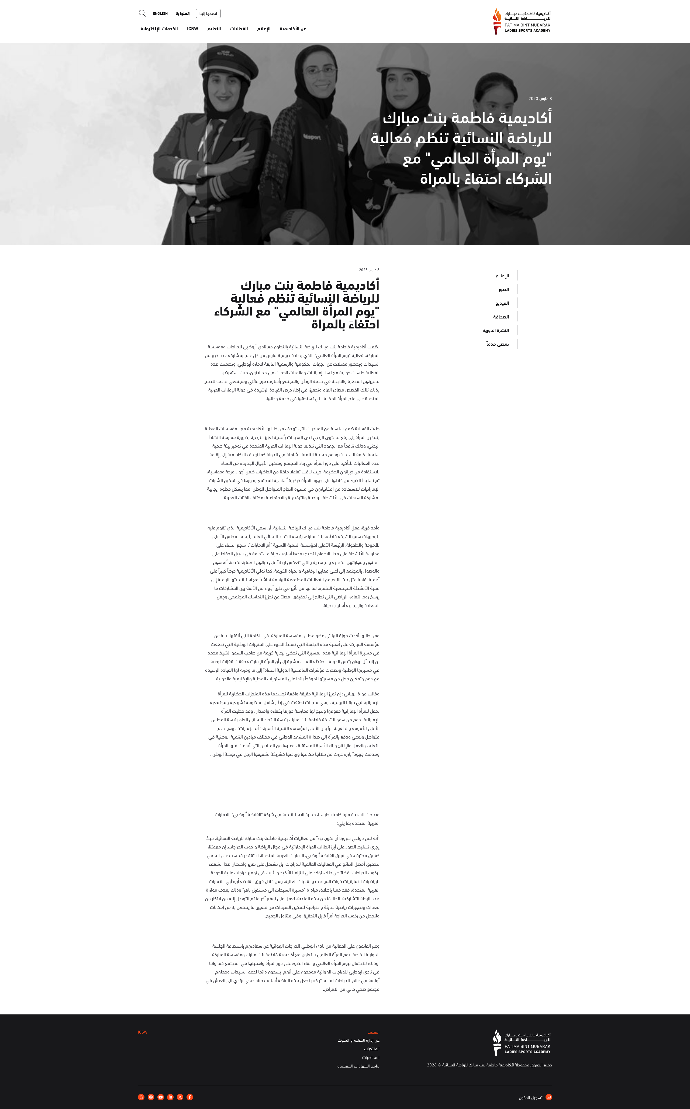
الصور (504, 288)
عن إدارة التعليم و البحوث (359, 1040)
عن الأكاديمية (293, 28)
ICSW (192, 28)
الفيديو (502, 302)
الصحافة (501, 316)
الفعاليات (239, 28)
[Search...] (142, 13)
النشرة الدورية (496, 329)
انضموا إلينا (208, 13)
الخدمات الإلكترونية (159, 28)
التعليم (214, 28)
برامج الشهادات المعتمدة (358, 1065)
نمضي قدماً (498, 343)
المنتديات (372, 1048)
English (160, 13)
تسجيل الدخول (531, 1097)
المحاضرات (371, 1057)
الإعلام (264, 28)
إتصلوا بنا (183, 13)
